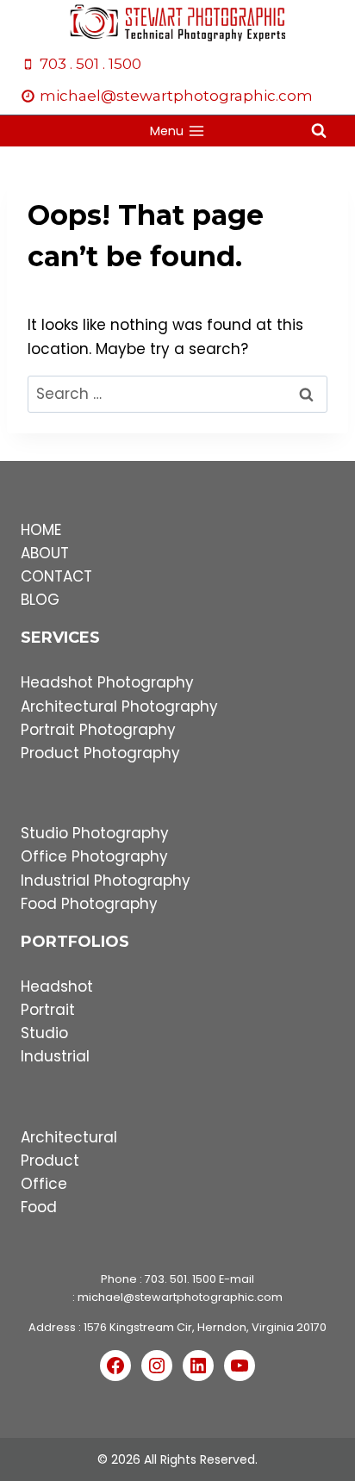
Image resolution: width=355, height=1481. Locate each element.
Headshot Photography (107, 682)
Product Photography (100, 753)
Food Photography (89, 903)
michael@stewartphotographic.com (180, 1297)
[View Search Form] (318, 130)
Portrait (48, 1009)
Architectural (69, 1137)
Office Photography (94, 856)
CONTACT (56, 576)
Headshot (57, 986)
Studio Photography (95, 833)
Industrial (55, 1056)
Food (39, 1207)
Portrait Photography (98, 729)
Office (44, 1183)
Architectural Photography (119, 706)
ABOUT (45, 553)
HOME (41, 530)
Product (50, 1160)
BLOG (40, 599)
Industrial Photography (105, 880)
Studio (44, 1033)
